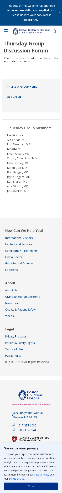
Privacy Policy (41, 474)
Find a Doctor (13, 257)
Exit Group (14, 97)
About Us (11, 290)
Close (31, 486)
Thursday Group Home (22, 86)
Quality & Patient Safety (20, 309)
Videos (9, 316)
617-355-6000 (27, 425)
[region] (31, 468)
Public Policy (13, 356)
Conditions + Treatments (21, 251)
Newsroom (12, 303)
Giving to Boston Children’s (22, 297)
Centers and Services (18, 244)
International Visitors (19, 238)
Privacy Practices (16, 336)
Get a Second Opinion (19, 263)
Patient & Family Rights (20, 343)
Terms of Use (16, 478)
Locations (11, 270)
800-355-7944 (27, 430)
